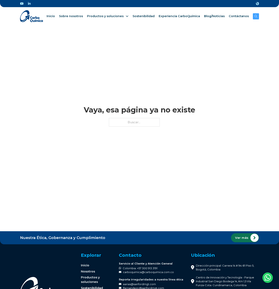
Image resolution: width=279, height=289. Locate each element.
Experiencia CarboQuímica (179, 16)
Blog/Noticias (214, 16)
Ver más (241, 238)
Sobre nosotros (71, 16)
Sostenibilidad (144, 16)
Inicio (51, 16)
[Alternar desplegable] (257, 3)
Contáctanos (239, 16)
